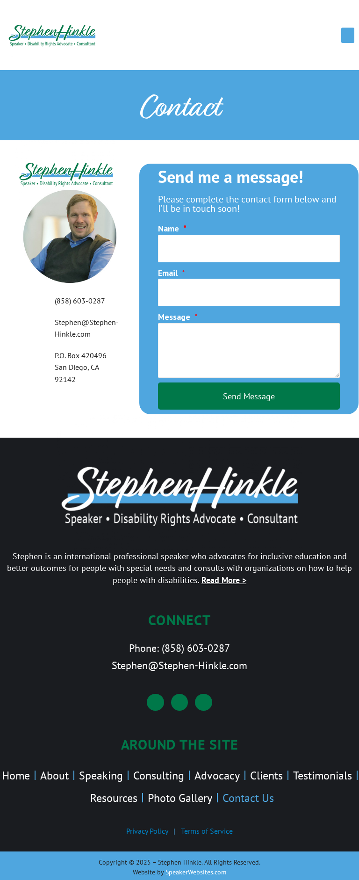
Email (169, 272)
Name (169, 228)
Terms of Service (207, 831)
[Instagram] (203, 702)
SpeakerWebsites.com (195, 872)
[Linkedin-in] (155, 702)
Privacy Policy (147, 831)
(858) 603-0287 (196, 648)
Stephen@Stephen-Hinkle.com (179, 665)
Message (175, 316)
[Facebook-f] (179, 702)
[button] (347, 35)
